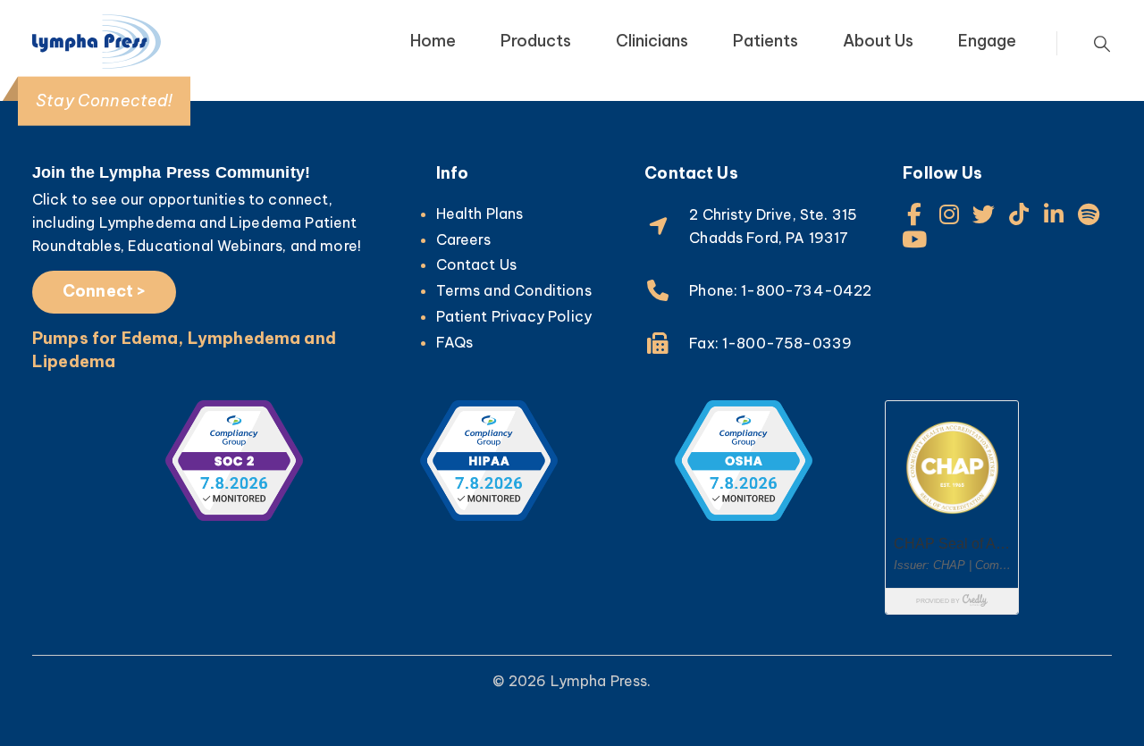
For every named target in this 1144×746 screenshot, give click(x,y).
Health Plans (480, 213)
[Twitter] (984, 214)
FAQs (455, 342)
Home (433, 40)
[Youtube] (914, 239)
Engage (987, 40)
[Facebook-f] (914, 214)
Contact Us (476, 264)
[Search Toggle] (1102, 43)
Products (535, 40)
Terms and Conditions (514, 290)
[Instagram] (949, 214)
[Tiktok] (1019, 214)
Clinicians (652, 40)
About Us (878, 40)
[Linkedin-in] (1054, 214)
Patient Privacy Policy (514, 316)
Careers (464, 239)
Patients (765, 40)
